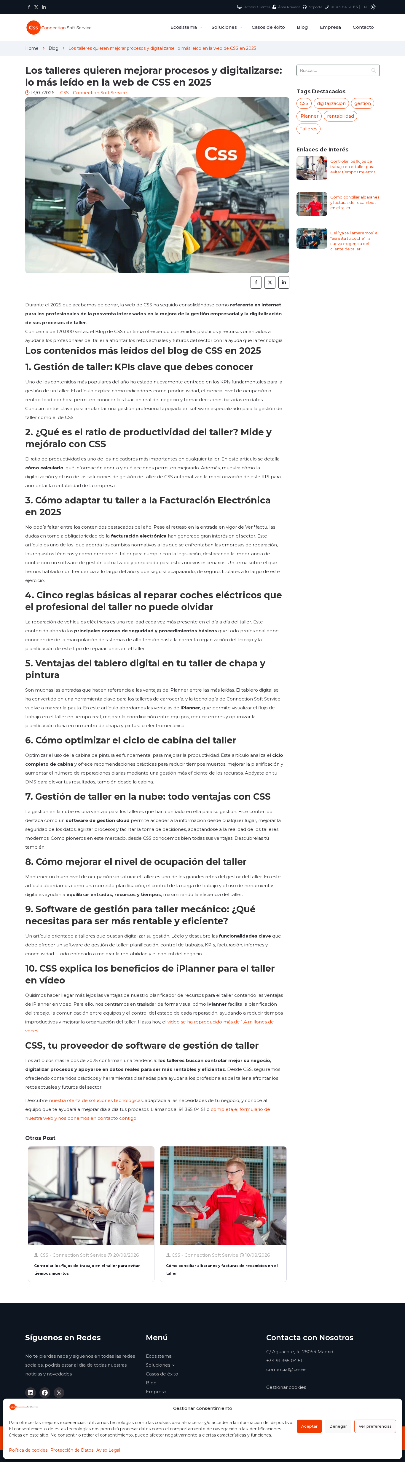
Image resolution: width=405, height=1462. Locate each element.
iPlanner (309, 116)
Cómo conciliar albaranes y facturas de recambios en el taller (354, 202)
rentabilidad (340, 116)
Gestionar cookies (286, 1387)
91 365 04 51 (341, 7)
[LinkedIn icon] (44, 7)
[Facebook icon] (29, 7)
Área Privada (289, 7)
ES (355, 7)
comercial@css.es (286, 1369)
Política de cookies (28, 1450)
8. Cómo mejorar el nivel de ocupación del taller (136, 861)
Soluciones (158, 1365)
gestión (362, 103)
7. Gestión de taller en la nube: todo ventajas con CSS (148, 796)
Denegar (338, 1426)
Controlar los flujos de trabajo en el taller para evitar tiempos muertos (352, 166)
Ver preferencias (375, 1426)
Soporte (315, 7)
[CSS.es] (59, 27)
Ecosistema (159, 1356)
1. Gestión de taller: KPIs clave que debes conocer (139, 366)
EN (364, 7)
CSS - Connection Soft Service (73, 1255)
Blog (53, 48)
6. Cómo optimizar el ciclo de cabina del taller (130, 740)
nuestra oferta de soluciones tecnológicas (96, 1100)
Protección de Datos (71, 1450)
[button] (373, 7)
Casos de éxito (162, 1374)
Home (32, 48)
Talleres (308, 129)
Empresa (156, 1391)
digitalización (331, 103)
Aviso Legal (108, 1450)
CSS (304, 103)
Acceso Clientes (257, 7)
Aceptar (309, 1426)
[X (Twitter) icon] (36, 7)
